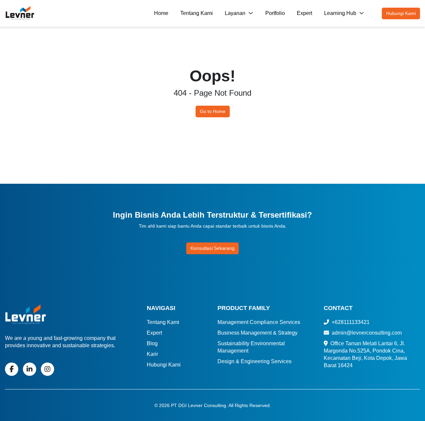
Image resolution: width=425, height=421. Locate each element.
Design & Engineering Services (254, 361)
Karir (152, 354)
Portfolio (275, 13)
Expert (304, 13)
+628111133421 (350, 322)
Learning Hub (341, 13)
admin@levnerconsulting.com (366, 333)
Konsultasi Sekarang (212, 248)
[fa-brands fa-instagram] (47, 369)
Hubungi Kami (401, 13)
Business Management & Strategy (257, 333)
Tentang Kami (196, 13)
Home (161, 13)
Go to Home (212, 111)
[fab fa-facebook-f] (11, 369)
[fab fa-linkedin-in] (29, 369)
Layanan (236, 13)
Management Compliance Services (258, 322)
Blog (152, 343)
